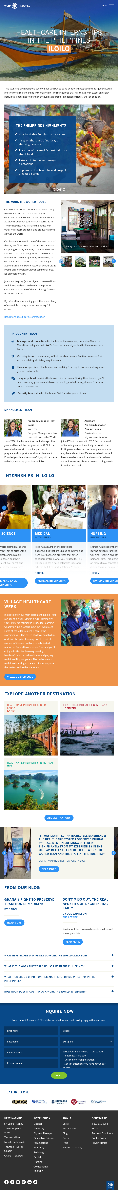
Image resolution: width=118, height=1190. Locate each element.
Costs (66, 1123)
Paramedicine (41, 1142)
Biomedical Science (44, 1138)
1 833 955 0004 (100, 1123)
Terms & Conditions (102, 1133)
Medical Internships (52, 580)
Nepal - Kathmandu (14, 1142)
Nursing (38, 1161)
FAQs (65, 1142)
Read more (49, 869)
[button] (111, 6)
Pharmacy (39, 1147)
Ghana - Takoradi (13, 1155)
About (67, 1118)
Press (66, 1138)
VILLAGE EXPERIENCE (20, 676)
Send (59, 1075)
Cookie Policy (99, 1138)
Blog (65, 1133)
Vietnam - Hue (12, 1137)
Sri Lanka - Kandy (13, 1123)
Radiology (39, 1152)
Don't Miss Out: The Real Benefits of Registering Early (85, 903)
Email (95, 1128)
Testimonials (70, 1128)
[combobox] (87, 1030)
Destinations (13, 1118)
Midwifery (39, 1128)
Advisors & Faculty (72, 1147)
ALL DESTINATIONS (59, 817)
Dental (37, 1157)
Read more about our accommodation (24, 316)
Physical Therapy (43, 1133)
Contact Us (99, 1118)
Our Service (70, 917)
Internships (42, 1118)
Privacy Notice (99, 1142)
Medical (43, 535)
